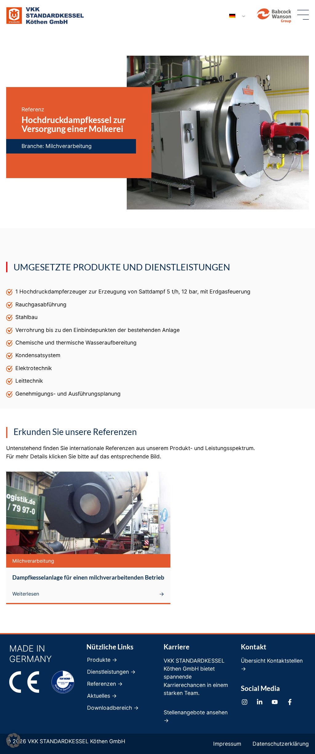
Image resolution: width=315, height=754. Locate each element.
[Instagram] (244, 702)
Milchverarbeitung (69, 146)
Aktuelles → (102, 696)
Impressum (227, 743)
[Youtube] (274, 702)
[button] (13, 740)
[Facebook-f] (289, 702)
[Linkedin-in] (259, 702)
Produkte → (102, 660)
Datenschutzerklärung (281, 743)
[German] (235, 16)
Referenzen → (105, 684)
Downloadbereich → (113, 708)
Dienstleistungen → (111, 672)
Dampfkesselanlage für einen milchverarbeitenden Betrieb (88, 577)
